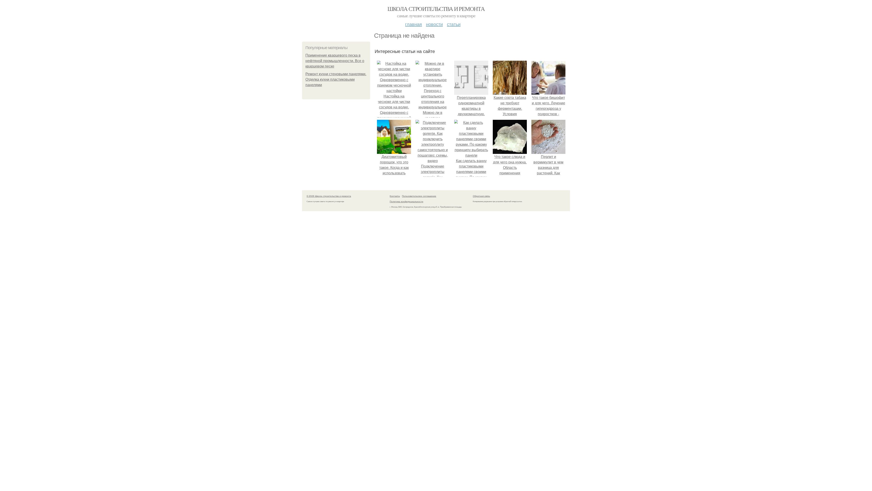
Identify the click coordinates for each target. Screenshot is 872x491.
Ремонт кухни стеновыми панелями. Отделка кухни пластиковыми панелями (335, 79)
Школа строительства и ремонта (436, 9)
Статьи (454, 24)
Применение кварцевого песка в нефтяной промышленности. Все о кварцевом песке (334, 60)
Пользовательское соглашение (419, 196)
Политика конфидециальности (406, 201)
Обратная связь (481, 196)
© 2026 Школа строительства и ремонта (329, 196)
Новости (434, 24)
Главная (413, 24)
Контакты (395, 196)
